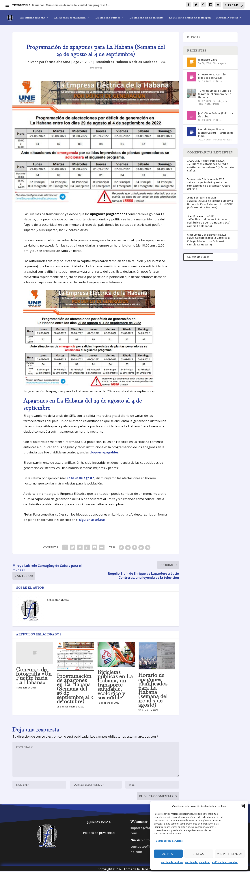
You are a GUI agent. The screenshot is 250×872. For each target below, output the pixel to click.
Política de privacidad (197, 862)
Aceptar (168, 854)
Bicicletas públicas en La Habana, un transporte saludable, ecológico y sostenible (115, 684)
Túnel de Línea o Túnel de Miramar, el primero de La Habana (214, 94)
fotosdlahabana (57, 62)
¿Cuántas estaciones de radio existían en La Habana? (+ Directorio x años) (210, 167)
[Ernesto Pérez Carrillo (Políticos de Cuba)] (191, 76)
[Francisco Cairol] (191, 62)
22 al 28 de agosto (80, 478)
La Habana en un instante (147, 17)
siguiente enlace (92, 520)
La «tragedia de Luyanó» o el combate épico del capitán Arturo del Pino (208, 186)
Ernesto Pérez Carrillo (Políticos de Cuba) (212, 76)
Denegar (199, 854)
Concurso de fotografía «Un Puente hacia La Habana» (34, 676)
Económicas (104, 62)
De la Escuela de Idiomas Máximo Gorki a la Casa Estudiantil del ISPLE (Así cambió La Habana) (210, 204)
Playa (201, 103)
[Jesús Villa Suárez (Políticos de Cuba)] (191, 115)
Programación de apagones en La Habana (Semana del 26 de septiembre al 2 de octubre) (75, 688)
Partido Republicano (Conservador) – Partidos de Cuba (215, 133)
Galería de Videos (198, 257)
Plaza (207, 103)
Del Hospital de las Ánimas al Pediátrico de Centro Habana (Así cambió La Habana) (208, 222)
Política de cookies (172, 862)
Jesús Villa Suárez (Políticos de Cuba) (215, 114)
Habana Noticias (227, 17)
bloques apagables (103, 452)
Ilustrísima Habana (32, 17)
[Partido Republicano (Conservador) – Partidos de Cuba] (191, 131)
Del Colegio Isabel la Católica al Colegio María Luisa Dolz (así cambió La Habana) (208, 241)
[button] (243, 806)
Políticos (217, 81)
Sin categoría (219, 63)
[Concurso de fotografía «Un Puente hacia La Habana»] (34, 653)
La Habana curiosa (108, 17)
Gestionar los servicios (169, 840)
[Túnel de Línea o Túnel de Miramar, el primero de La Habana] (191, 93)
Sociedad (150, 62)
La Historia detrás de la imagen (190, 17)
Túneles (215, 103)
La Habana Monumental (70, 17)
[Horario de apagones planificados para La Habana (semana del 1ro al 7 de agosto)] (157, 656)
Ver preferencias (229, 854)
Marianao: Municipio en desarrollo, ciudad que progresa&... (71, 5)
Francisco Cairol (208, 59)
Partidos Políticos (222, 139)
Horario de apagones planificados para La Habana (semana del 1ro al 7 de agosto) (153, 689)
